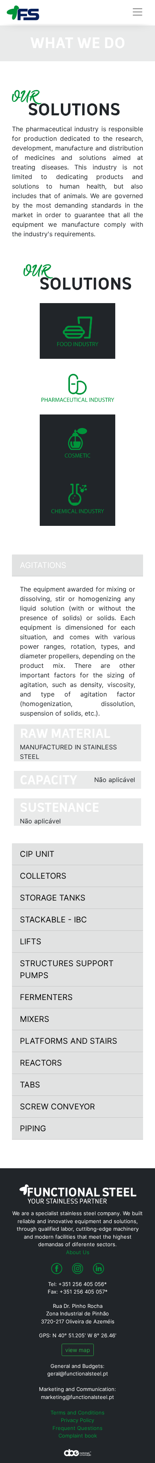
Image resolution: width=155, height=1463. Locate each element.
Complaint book (77, 1435)
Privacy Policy (77, 1420)
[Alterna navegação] (137, 12)
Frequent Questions (77, 1428)
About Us (77, 1252)
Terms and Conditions (77, 1412)
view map (77, 1349)
